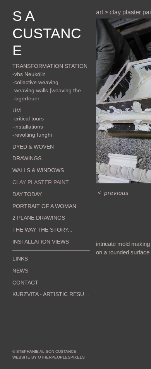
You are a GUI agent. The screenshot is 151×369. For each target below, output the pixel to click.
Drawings (24, 141)
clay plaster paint (34, 165)
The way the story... (36, 212)
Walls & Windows (33, 153)
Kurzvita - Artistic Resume (44, 277)
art (99, 12)
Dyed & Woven (28, 129)
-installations (26, 109)
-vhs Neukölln (26, 57)
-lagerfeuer (24, 81)
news (19, 253)
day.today (24, 176)
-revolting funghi (29, 117)
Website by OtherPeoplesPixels (48, 357)
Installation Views (35, 224)
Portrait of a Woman (37, 188)
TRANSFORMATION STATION (42, 49)
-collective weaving (32, 65)
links (18, 241)
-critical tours (26, 101)
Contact (22, 265)
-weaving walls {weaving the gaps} (49, 73)
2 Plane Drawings (33, 200)
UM (15, 93)
